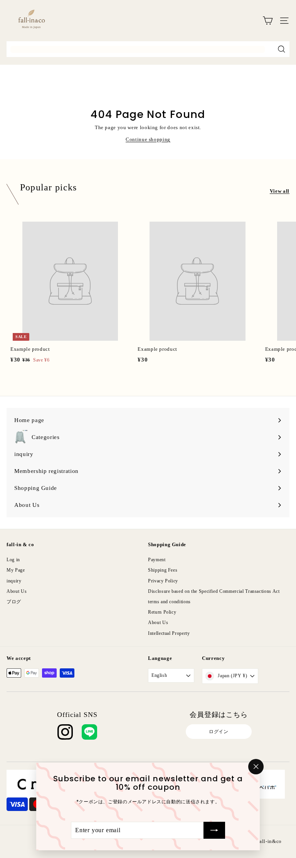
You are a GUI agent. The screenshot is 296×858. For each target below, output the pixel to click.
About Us (17, 591)
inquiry (14, 581)
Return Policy (162, 612)
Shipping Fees (162, 570)
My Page (16, 570)
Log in (13, 559)
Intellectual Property (169, 633)
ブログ (14, 601)
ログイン (219, 731)
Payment (157, 559)
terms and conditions (169, 601)
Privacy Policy (163, 581)
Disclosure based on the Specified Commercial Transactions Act (214, 591)
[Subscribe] (214, 830)
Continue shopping (148, 139)
